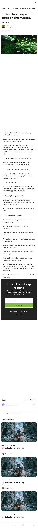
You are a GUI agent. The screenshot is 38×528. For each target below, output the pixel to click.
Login (7, 413)
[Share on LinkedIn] (11, 31)
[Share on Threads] (8, 31)
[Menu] (36, 2)
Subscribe (19, 305)
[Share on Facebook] (2, 31)
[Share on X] (5, 31)
